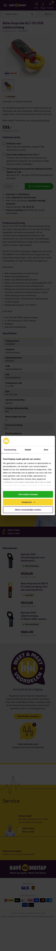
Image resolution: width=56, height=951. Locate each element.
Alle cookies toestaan (28, 494)
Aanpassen (26, 502)
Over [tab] (46, 450)
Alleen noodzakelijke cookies (28, 510)
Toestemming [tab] (10, 450)
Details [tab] (28, 450)
